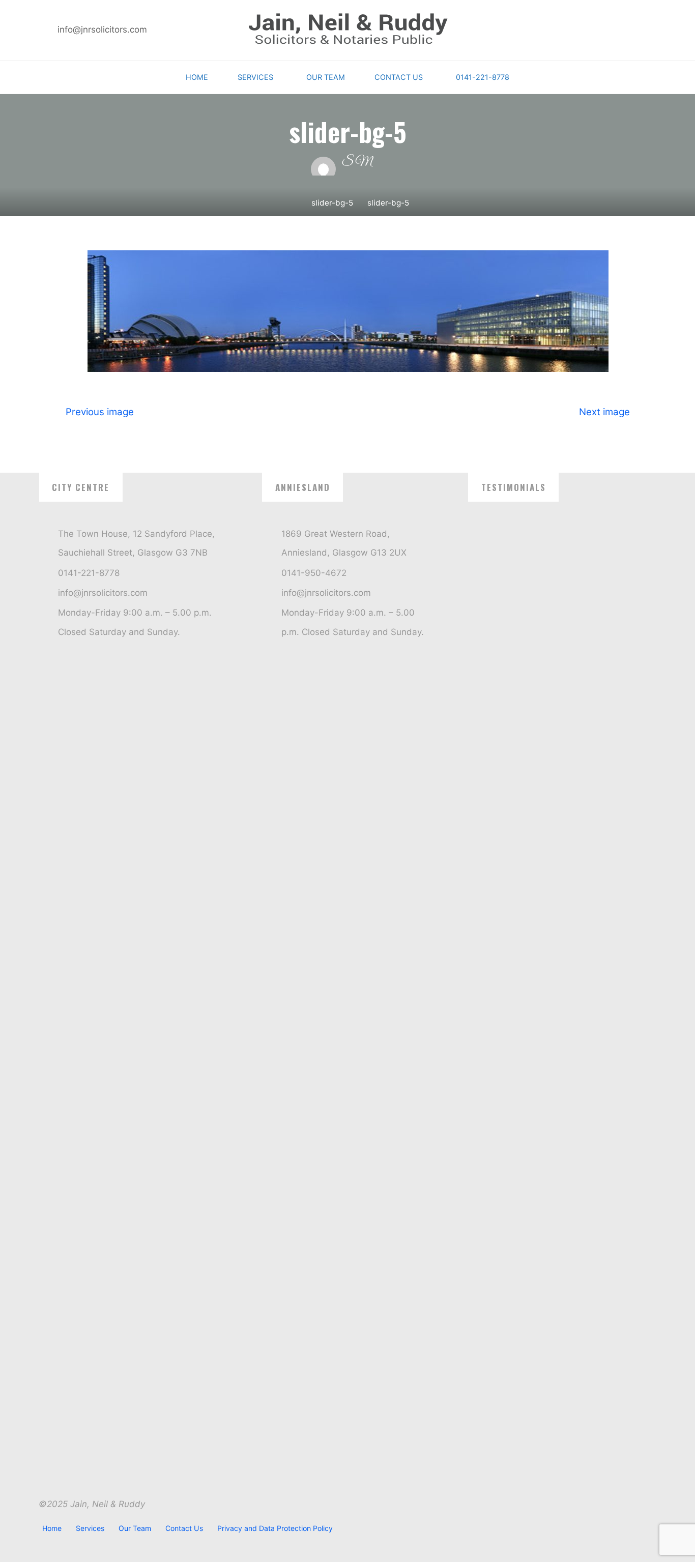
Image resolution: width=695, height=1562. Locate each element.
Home (52, 1528)
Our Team (135, 1528)
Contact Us (184, 1528)
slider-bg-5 (332, 203)
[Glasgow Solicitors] (347, 29)
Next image (604, 411)
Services (90, 1528)
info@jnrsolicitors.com (102, 29)
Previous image (99, 411)
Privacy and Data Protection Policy (275, 1528)
